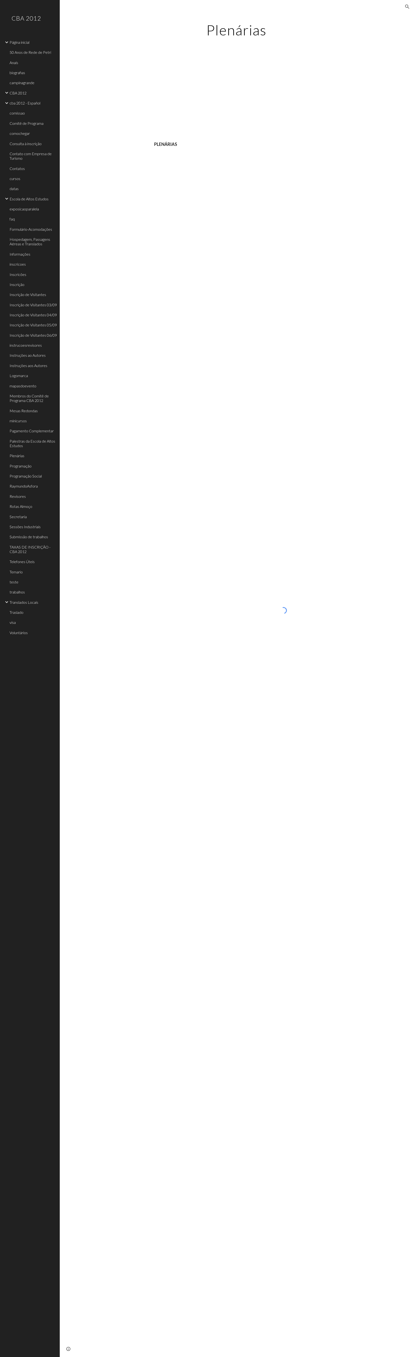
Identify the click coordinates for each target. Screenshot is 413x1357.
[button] (407, 6)
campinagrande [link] (22, 82)
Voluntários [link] (19, 632)
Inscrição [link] (17, 284)
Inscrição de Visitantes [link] (28, 294)
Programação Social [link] (26, 476)
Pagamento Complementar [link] (32, 431)
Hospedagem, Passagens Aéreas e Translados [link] (30, 241)
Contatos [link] (17, 168)
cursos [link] (15, 178)
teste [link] (14, 582)
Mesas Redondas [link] (24, 410)
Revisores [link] (18, 496)
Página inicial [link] (19, 42)
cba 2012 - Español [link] (25, 103)
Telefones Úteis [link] (22, 561)
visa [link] (13, 622)
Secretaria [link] (18, 516)
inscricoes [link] (18, 264)
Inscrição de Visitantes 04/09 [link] (33, 315)
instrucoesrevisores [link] (26, 345)
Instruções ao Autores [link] (28, 355)
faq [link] (12, 219)
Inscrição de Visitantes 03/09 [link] (33, 304)
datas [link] (14, 188)
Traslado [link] (16, 612)
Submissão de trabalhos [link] (29, 536)
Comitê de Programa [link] (26, 123)
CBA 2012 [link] (18, 93)
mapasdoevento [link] (23, 386)
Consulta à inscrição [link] (26, 143)
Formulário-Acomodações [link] (31, 229)
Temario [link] (16, 572)
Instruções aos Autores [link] (28, 365)
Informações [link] (20, 254)
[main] (236, 30)
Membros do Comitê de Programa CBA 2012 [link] (29, 398)
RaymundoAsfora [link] (24, 486)
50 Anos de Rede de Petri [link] (30, 52)
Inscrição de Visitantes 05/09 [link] (33, 325)
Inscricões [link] (18, 274)
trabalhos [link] (17, 592)
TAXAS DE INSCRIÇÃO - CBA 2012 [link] (30, 549)
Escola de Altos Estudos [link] (29, 199)
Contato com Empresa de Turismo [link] (31, 155)
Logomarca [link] (19, 375)
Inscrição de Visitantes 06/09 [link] (33, 335)
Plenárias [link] (17, 455)
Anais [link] (14, 62)
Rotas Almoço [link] (21, 506)
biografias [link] (17, 72)
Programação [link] (21, 466)
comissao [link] (17, 113)
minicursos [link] (18, 420)
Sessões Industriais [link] (25, 526)
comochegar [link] (20, 133)
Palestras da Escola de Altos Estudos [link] (32, 443)
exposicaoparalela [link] (24, 209)
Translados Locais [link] (24, 602)
